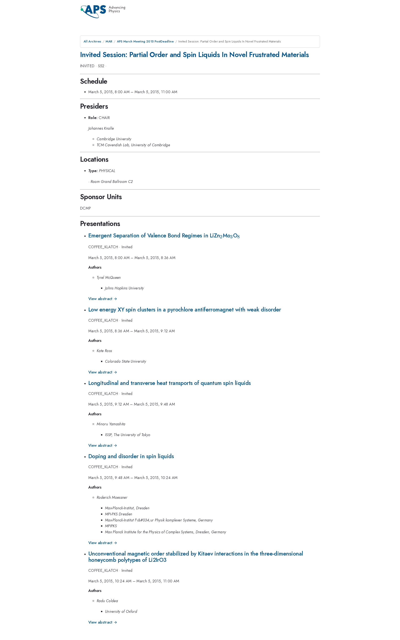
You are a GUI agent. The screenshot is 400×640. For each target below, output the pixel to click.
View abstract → (102, 298)
